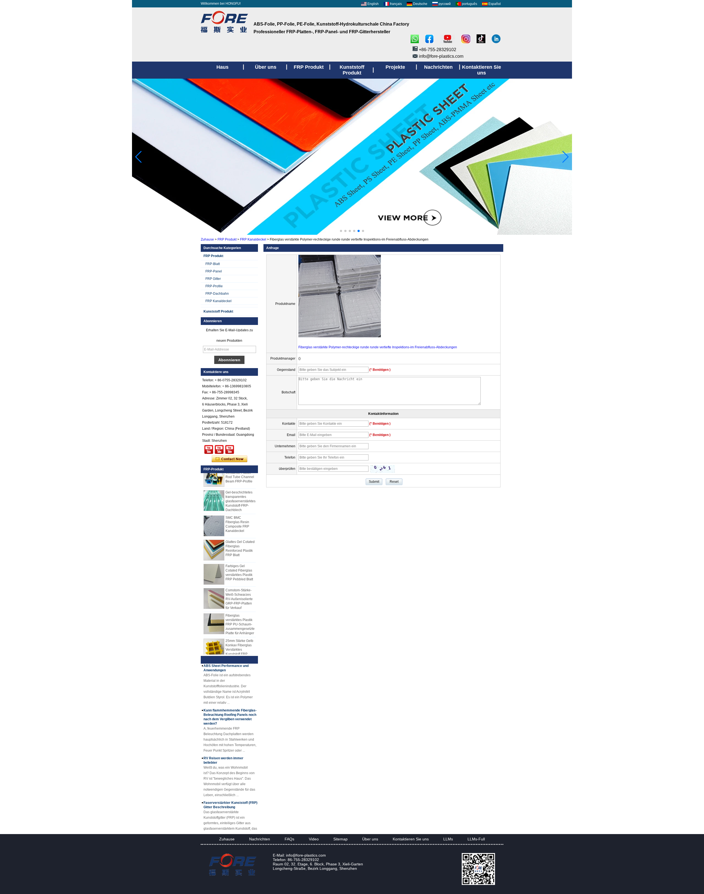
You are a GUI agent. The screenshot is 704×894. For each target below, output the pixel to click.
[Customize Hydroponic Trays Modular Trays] (219, 449)
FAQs (289, 839)
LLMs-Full (476, 839)
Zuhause (207, 239)
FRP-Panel (213, 271)
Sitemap (340, 839)
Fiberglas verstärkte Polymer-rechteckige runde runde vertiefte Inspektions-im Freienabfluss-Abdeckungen (377, 347)
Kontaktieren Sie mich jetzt (229, 459)
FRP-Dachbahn (217, 294)
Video (314, 839)
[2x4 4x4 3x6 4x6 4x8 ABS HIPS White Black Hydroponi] (229, 449)
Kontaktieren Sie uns (411, 839)
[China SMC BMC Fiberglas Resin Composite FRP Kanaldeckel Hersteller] (214, 517)
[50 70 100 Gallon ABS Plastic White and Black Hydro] (208, 449)
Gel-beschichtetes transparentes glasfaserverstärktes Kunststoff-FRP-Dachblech (240, 493)
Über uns (370, 839)
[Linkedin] (496, 39)
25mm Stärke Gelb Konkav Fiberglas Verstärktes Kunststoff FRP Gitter (239, 641)
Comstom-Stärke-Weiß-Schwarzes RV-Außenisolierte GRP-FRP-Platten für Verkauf (239, 591)
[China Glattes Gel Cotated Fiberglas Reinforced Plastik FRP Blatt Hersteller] (214, 542)
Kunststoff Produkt (218, 311)
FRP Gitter (213, 279)
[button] (341, 231)
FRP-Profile (214, 286)
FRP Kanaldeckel (253, 239)
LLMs (448, 839)
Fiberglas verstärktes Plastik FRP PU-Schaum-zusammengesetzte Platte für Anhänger (240, 616)
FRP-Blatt (212, 264)
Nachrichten (259, 839)
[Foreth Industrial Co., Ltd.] (224, 33)
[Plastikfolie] (352, 234)
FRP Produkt (227, 239)
